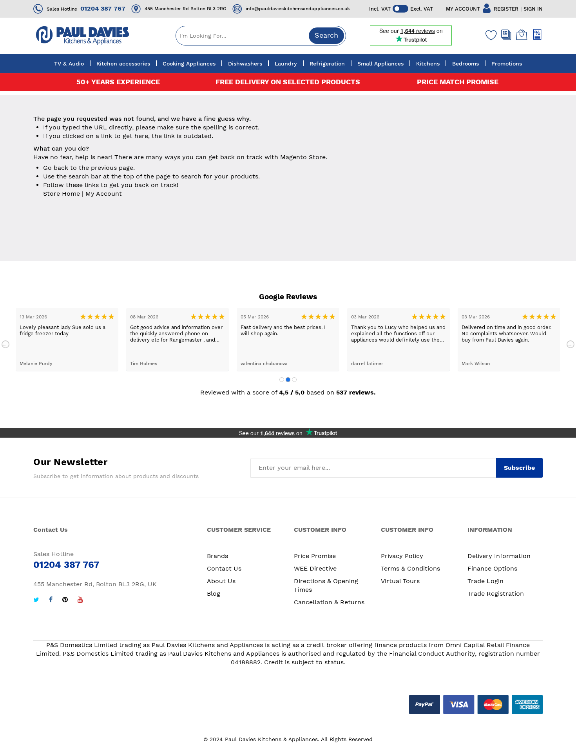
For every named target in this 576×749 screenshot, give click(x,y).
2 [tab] (288, 379)
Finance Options (492, 568)
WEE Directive (315, 568)
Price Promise (315, 556)
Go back (55, 167)
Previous (5, 344)
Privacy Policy (402, 556)
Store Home (61, 193)
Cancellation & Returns (329, 602)
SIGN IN (533, 9)
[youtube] (80, 600)
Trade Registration (495, 593)
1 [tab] (281, 379)
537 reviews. (356, 392)
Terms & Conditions (410, 568)
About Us (221, 581)
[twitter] (36, 600)
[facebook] (51, 600)
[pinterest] (65, 600)
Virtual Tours (400, 581)
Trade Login (485, 581)
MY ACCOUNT (463, 9)
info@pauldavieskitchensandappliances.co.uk (298, 8)
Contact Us (224, 568)
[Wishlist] (489, 35)
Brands (217, 556)
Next (570, 344)
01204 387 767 (102, 8)
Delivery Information (499, 556)
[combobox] (261, 35)
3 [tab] (294, 379)
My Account (103, 193)
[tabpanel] (67, 339)
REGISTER (506, 9)
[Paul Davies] (82, 35)
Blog (213, 593)
